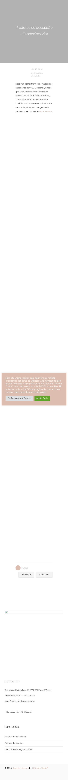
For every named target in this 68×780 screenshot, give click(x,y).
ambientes (26, 574)
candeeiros (44, 574)
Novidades (35, 75)
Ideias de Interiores (20, 768)
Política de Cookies (14, 743)
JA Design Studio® (40, 768)
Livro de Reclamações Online (18, 749)
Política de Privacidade (16, 737)
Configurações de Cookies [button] (19, 398)
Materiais (38, 72)
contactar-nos (45, 111)
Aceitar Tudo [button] (42, 398)
